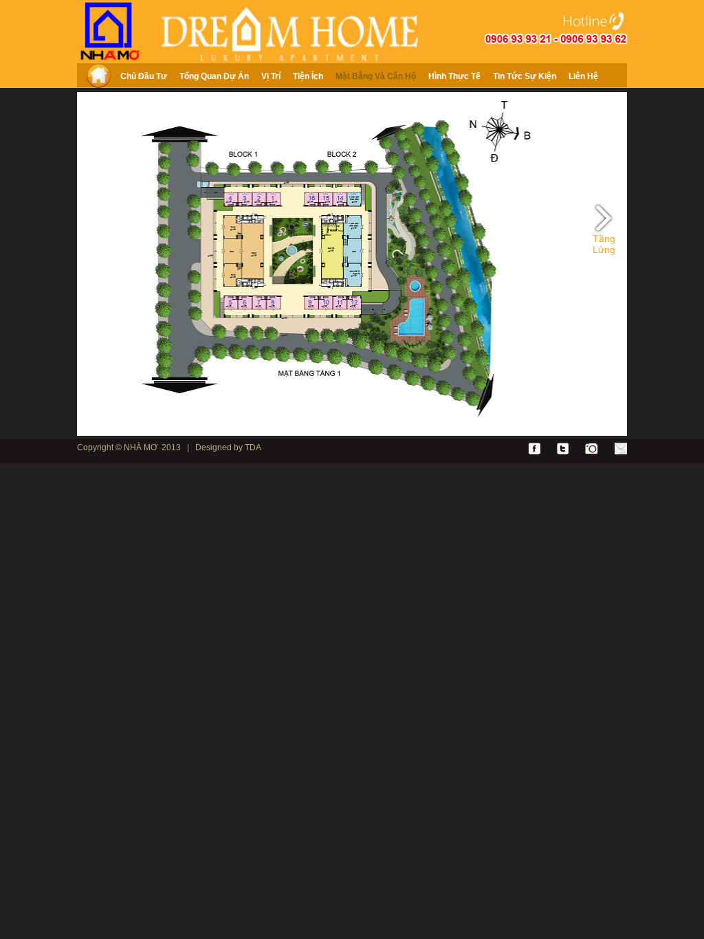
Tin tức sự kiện (524, 76)
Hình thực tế (454, 76)
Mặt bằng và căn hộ (376, 76)
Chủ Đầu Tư (143, 76)
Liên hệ (583, 76)
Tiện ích (308, 76)
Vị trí (270, 76)
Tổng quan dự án (214, 76)
